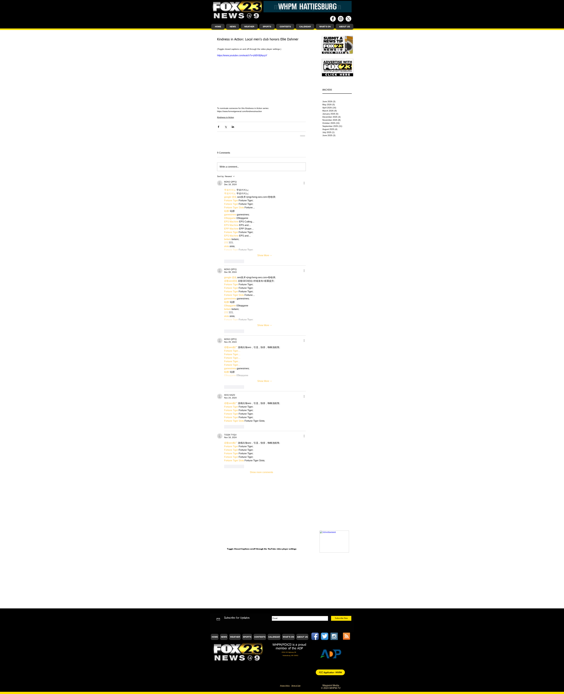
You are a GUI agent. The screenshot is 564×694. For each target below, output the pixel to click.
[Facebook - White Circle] (333, 19)
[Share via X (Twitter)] (225, 126)
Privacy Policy (285, 388)
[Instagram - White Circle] (341, 19)
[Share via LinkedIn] (232, 126)
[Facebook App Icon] (315, 339)
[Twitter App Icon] (324, 339)
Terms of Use (295, 388)
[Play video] (261, 79)
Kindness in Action (225, 117)
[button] (232, 27)
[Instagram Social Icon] (334, 339)
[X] (348, 19)
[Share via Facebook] (218, 126)
